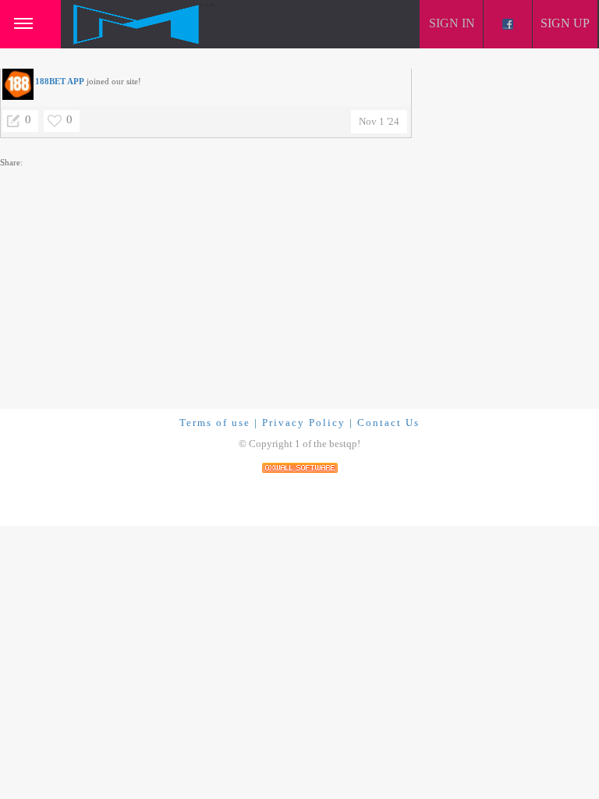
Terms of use (214, 422)
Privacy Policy (304, 422)
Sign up (565, 23)
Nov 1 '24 (379, 121)
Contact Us (388, 422)
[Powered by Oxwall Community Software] (300, 466)
